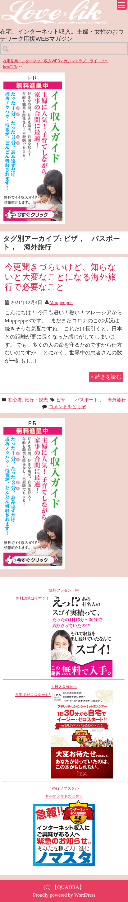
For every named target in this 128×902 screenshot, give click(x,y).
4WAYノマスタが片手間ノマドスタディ (64, 792)
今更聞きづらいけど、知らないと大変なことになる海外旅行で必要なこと (60, 277)
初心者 (15, 399)
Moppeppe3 (61, 302)
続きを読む (106, 377)
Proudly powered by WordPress (64, 895)
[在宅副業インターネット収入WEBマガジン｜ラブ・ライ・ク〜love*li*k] (64, 5)
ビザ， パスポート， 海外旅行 (91, 399)
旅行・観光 (36, 399)
